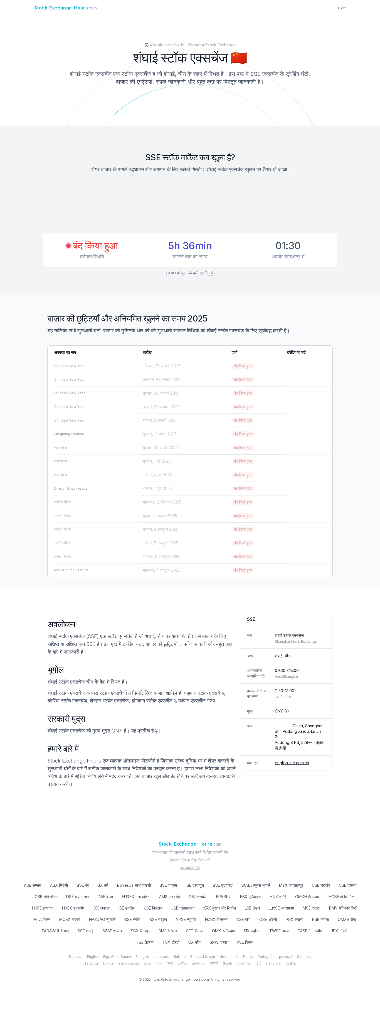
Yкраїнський (128, 963)
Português (266, 957)
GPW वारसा (218, 942)
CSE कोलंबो (347, 885)
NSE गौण (243, 919)
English (93, 957)
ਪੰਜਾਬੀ (214, 963)
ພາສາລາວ (199, 963)
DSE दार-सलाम (77, 896)
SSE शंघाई (85, 930)
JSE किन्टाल (153, 908)
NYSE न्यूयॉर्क (186, 919)
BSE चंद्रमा (168, 885)
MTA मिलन (41, 919)
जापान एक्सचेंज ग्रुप (196, 701)
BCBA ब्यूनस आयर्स (255, 885)
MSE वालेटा (311, 908)
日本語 (182, 963)
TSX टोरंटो (170, 942)
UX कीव (194, 942)
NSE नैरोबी (132, 919)
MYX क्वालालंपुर (291, 885)
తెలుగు (227, 963)
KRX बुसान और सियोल (219, 908)
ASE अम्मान (32, 885)
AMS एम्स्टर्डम (169, 896)
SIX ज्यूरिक (252, 930)
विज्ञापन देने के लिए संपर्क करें (190, 860)
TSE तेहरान (145, 942)
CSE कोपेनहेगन (46, 896)
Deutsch (76, 957)
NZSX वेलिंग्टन (216, 919)
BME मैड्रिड (168, 930)
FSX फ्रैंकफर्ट (250, 896)
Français (142, 957)
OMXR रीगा (347, 919)
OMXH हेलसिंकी (307, 896)
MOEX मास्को (69, 919)
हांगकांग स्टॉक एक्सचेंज (152, 701)
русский (286, 957)
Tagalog (91, 963)
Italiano (180, 957)
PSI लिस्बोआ (198, 896)
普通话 (291, 963)
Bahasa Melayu (202, 957)
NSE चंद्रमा (158, 919)
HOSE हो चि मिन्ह (341, 896)
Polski (248, 957)
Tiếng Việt (273, 963)
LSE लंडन (252, 908)
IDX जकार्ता (101, 908)
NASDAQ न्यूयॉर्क (102, 919)
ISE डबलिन (127, 908)
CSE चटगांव (321, 885)
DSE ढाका (105, 896)
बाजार (342, 7)
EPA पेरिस (223, 896)
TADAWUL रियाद (55, 930)
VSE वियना (244, 942)
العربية (147, 963)
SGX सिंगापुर (140, 930)
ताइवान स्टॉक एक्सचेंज (204, 693)
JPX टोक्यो (339, 930)
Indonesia (162, 957)
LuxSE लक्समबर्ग (281, 908)
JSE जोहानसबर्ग (182, 908)
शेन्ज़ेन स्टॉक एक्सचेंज (109, 701)
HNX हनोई (278, 896)
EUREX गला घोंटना (136, 896)
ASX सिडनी (59, 885)
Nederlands (229, 957)
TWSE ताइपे (279, 930)
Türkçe (108, 963)
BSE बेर (83, 885)
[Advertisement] (190, 204)
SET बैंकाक (194, 930)
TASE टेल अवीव (310, 930)
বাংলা (159, 963)
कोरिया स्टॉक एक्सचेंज (67, 701)
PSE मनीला (320, 919)
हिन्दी (170, 963)
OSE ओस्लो (268, 919)
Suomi (126, 957)
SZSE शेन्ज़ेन (112, 930)
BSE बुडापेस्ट (223, 885)
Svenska (304, 957)
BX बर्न (103, 885)
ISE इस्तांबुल (195, 885)
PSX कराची (294, 919)
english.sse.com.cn (292, 762)
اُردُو (258, 963)
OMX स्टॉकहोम (223, 930)
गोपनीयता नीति (190, 867)
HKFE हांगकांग (42, 908)
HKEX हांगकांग (73, 908)
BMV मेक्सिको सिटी (343, 908)
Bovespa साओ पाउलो (134, 885)
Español (109, 957)
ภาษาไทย (243, 963)
